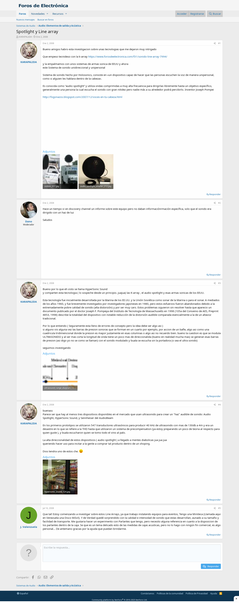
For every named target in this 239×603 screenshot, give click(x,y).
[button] (47, 13)
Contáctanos (147, 593)
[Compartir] (215, 43)
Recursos (57, 13)
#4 (219, 404)
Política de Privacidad (197, 593)
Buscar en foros (45, 19)
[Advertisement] (132, 123)
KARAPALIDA (25, 36)
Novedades (38, 13)
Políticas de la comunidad (170, 593)
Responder (215, 194)
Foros (22, 13)
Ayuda (213, 593)
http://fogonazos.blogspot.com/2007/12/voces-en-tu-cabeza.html (82, 97)
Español (23, 593)
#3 (219, 283)
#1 (219, 43)
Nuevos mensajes (25, 19)
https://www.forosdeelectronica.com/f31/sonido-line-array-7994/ (127, 56)
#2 (219, 202)
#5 (219, 508)
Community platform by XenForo (119, 599)
